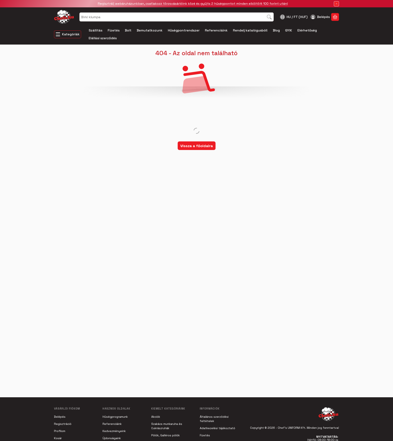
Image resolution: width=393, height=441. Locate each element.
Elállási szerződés (103, 38)
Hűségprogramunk (115, 417)
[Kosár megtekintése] (335, 17)
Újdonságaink (112, 438)
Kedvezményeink (114, 431)
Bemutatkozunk (150, 30)
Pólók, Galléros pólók (165, 435)
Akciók (155, 417)
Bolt (128, 30)
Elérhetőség (307, 30)
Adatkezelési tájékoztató (217, 428)
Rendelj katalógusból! (250, 30)
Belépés (60, 417)
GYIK (288, 30)
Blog (276, 30)
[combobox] (176, 16)
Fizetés (114, 30)
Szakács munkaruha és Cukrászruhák (166, 426)
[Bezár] (336, 3)
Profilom (59, 431)
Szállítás (95, 30)
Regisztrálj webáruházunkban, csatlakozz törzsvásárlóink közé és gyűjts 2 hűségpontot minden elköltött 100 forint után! (193, 3)
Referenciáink (216, 30)
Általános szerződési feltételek (214, 419)
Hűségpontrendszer (184, 30)
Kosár (58, 438)
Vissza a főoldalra (196, 145)
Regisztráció (62, 424)
